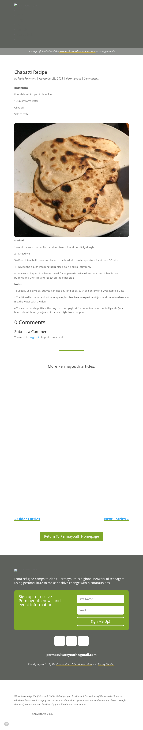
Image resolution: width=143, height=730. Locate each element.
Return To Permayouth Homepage (71, 536)
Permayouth (73, 78)
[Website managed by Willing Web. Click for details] (6, 724)
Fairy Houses (27, 386)
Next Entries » (116, 518)
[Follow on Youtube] (83, 641)
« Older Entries (27, 518)
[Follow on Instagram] (71, 641)
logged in (35, 337)
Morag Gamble (106, 664)
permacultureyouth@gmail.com (71, 655)
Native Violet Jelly (30, 411)
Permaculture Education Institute (77, 51)
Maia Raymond (27, 78)
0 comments (91, 78)
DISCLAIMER (62, 714)
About (21, 10)
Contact (22, 39)
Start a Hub (25, 34)
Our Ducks (25, 503)
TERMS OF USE (102, 714)
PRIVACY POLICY (81, 714)
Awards (22, 29)
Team (20, 15)
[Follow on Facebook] (59, 641)
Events (21, 25)
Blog (20, 20)
